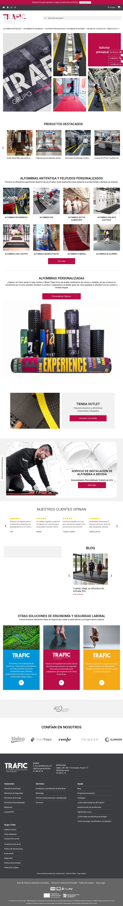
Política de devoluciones (13, 849)
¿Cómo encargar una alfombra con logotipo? (94, 821)
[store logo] (14, 22)
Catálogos (81, 798)
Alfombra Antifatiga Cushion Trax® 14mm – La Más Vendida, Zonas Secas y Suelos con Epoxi (78, 158)
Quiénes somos (10, 829)
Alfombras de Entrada (76, 29)
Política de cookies (11, 867)
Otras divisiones (10, 834)
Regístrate (8, 858)
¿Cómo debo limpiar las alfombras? (91, 803)
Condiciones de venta (12, 844)
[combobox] (83, 18)
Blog (90, 548)
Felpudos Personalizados (55, 29)
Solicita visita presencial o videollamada (51, 798)
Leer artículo (78, 594)
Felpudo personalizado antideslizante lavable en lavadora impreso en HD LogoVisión (49, 158)
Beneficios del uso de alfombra (89, 807)
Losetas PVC (101, 29)
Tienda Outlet (112, 29)
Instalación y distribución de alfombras (51, 789)
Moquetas (91, 29)
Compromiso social (11, 839)
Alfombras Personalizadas (14, 803)
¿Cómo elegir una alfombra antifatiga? (92, 817)
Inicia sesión (9, 853)
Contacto (39, 803)
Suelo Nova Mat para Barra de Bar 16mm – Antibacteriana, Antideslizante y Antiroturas (19, 158)
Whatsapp (40, 793)
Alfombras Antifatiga (12, 29)
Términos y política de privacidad (64, 883)
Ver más (61, 261)
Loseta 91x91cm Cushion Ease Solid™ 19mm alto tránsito (107, 158)
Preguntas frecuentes (86, 793)
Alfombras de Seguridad (33, 29)
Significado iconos (84, 812)
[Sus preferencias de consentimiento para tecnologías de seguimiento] (2, 468)
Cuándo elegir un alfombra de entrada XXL (88, 589)
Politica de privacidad (12, 863)
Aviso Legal (100, 883)
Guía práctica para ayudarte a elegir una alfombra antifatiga (61, 2)
